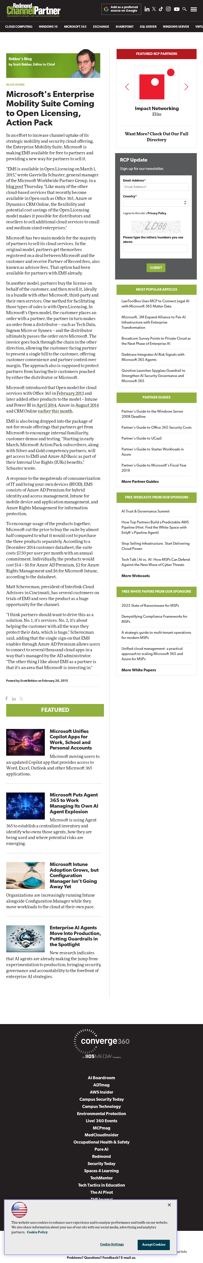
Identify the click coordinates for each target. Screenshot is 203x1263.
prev (127, 87)
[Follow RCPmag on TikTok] (160, 10)
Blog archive (17, 46)
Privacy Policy (157, 213)
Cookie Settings (112, 1244)
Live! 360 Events (101, 1121)
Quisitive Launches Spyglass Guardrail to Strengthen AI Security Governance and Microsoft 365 (153, 376)
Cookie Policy (37, 1232)
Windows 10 (48, 26)
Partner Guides (157, 397)
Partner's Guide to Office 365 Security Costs (157, 428)
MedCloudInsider (102, 1135)
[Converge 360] (101, 1042)
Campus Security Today (101, 1100)
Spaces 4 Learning (101, 1171)
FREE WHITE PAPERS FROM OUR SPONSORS (156, 592)
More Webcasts (136, 576)
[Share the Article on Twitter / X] (21, 699)
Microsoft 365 (75, 26)
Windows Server (176, 26)
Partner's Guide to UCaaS (142, 439)
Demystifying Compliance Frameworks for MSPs (154, 619)
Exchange (101, 26)
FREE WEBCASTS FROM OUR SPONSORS (156, 497)
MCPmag (101, 1128)
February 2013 (70, 393)
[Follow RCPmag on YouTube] (176, 10)
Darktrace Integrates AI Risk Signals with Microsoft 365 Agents (153, 357)
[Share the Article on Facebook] (5, 699)
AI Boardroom (101, 1078)
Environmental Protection (101, 1114)
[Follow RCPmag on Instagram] (168, 10)
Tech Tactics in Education (101, 1185)
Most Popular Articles (156, 290)
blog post (14, 187)
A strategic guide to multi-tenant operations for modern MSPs (156, 635)
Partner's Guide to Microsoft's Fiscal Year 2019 (154, 468)
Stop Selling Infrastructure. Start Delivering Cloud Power (156, 546)
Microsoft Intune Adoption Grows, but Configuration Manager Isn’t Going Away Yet (74, 875)
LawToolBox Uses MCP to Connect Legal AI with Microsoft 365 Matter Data (155, 304)
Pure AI (101, 1149)
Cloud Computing (18, 26)
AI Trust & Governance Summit (146, 512)
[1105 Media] (101, 1057)
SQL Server (148, 26)
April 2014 (46, 405)
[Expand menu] (193, 10)
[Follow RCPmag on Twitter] (154, 10)
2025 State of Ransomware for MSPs (150, 606)
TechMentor (101, 1178)
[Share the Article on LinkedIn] (13, 699)
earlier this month (55, 411)
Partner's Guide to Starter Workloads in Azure (153, 452)
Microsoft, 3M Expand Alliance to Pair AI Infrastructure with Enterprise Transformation (154, 323)
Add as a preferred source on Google (124, 9)
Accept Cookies (154, 1244)
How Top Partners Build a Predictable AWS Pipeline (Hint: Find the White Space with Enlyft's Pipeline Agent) (155, 528)
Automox (156, 116)
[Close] (169, 1204)
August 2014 (87, 405)
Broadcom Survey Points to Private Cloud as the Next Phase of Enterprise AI (156, 341)
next (186, 87)
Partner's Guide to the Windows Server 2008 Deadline (152, 414)
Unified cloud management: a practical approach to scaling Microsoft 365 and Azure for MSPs (152, 654)
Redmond (101, 1157)
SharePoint (124, 26)
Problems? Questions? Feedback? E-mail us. (101, 1258)
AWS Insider (101, 1092)
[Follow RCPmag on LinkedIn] (147, 10)
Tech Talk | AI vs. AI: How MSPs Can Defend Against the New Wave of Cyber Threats (156, 562)
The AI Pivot (101, 1193)
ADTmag (101, 1085)
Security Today (101, 1164)
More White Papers (139, 670)
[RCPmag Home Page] (33, 11)
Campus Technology (101, 1107)
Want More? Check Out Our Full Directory (156, 137)
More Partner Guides (140, 482)
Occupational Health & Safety (101, 1142)
